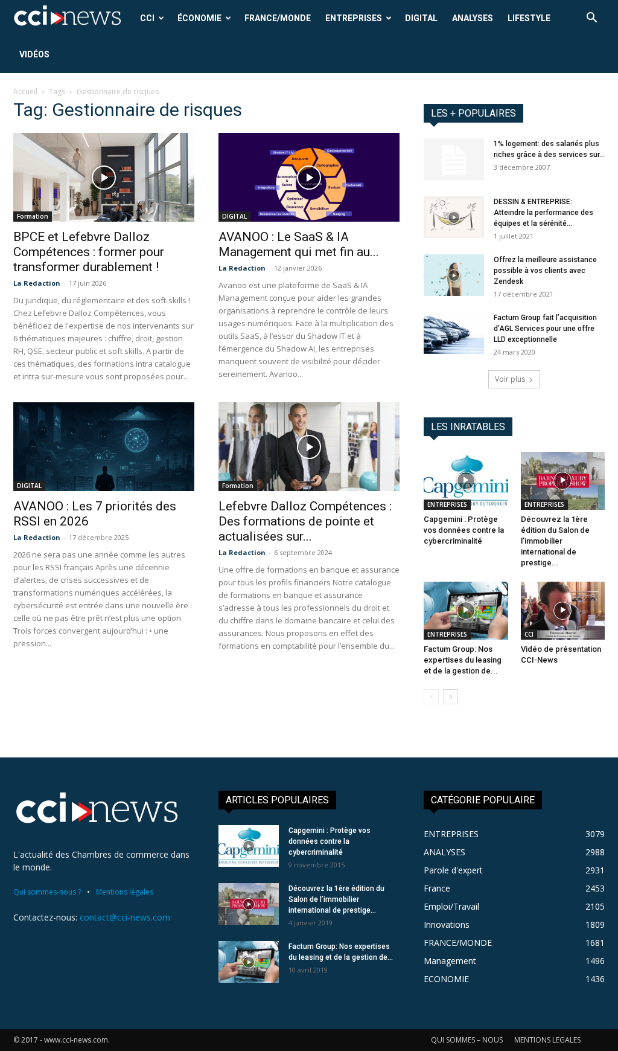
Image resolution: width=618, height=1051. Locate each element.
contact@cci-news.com (125, 917)
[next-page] (450, 696)
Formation (32, 216)
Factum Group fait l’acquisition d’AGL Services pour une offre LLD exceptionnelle (545, 328)
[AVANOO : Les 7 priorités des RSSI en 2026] (103, 446)
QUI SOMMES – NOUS (467, 1040)
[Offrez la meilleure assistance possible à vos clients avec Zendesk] (454, 275)
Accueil (25, 91)
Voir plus (510, 379)
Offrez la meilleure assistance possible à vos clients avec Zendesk (545, 271)
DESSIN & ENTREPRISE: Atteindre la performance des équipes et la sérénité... (543, 213)
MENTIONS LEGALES (547, 1040)
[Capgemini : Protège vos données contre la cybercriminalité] (466, 481)
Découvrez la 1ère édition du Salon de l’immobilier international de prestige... (555, 541)
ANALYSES (472, 18)
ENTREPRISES (353, 18)
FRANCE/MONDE (277, 18)
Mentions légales (124, 892)
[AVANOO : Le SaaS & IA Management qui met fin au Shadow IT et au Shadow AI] (309, 177)
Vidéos (34, 54)
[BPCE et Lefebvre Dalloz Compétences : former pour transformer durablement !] (103, 177)
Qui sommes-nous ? (47, 892)
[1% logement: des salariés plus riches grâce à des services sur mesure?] (454, 159)
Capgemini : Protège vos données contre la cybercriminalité (464, 530)
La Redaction (36, 283)
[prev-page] (431, 696)
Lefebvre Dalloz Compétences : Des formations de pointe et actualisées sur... (305, 521)
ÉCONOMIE (199, 18)
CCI (147, 18)
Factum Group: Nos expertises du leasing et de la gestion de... (463, 659)
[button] (591, 19)
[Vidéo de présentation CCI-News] (563, 611)
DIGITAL (421, 18)
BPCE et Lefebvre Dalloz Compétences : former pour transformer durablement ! (88, 252)
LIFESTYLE (529, 18)
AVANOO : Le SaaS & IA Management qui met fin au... (298, 244)
